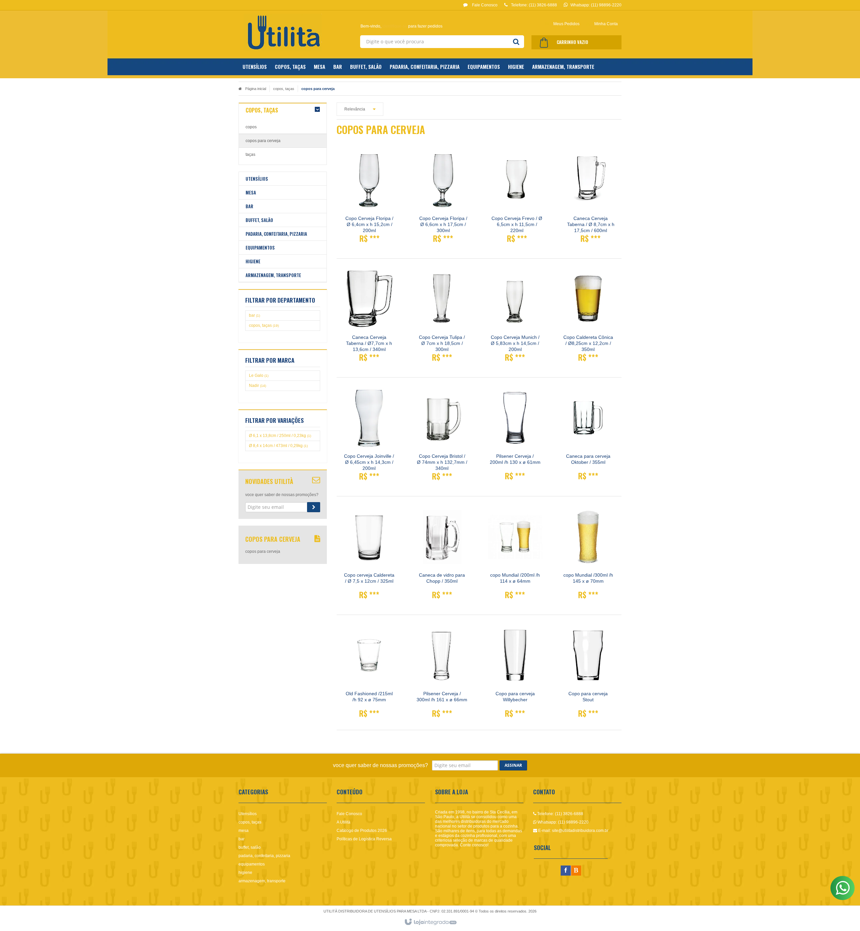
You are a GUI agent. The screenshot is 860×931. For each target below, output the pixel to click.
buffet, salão (250, 847)
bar (254, 315)
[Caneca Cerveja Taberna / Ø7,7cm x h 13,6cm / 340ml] (369, 317)
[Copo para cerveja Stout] (588, 674)
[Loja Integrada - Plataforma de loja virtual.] (430, 922)
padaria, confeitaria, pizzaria (264, 855)
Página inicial (255, 89)
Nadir (257, 385)
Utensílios (248, 813)
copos (251, 127)
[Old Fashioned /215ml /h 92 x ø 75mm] (369, 674)
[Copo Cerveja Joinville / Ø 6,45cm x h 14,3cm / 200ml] (369, 436)
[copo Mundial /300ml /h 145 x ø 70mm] (588, 555)
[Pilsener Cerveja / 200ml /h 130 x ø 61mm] (515, 436)
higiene (245, 872)
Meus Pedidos (566, 23)
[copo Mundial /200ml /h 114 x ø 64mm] (515, 555)
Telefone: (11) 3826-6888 (559, 813)
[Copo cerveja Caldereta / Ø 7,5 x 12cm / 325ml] (369, 555)
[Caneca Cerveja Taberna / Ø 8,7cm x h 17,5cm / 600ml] (590, 199)
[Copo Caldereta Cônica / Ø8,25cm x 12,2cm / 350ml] (588, 317)
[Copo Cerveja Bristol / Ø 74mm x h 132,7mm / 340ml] (442, 436)
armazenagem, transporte (262, 881)
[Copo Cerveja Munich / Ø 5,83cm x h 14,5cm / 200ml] (515, 317)
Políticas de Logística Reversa (364, 839)
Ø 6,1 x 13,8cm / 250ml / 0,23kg (280, 435)
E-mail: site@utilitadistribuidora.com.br (572, 830)
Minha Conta (606, 23)
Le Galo (258, 375)
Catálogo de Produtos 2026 (362, 830)
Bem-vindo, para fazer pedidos (401, 26)
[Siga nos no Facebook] (566, 871)
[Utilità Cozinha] (283, 32)
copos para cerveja (263, 140)
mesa (244, 830)
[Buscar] (516, 41)
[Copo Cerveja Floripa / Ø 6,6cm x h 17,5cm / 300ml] (443, 199)
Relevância (354, 109)
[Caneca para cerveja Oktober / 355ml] (588, 436)
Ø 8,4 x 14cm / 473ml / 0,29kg (278, 445)
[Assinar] (313, 507)
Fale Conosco (484, 5)
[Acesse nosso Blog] (576, 871)
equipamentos (252, 864)
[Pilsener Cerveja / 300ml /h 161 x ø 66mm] (442, 674)
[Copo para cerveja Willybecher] (515, 674)
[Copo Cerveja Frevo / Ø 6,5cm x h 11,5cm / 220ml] (517, 199)
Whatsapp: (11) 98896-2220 (562, 822)
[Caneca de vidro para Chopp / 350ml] (442, 555)
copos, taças (283, 89)
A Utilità (343, 822)
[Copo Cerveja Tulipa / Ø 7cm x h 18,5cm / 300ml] (442, 317)
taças (250, 154)
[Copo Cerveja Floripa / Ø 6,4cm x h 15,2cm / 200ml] (369, 199)
